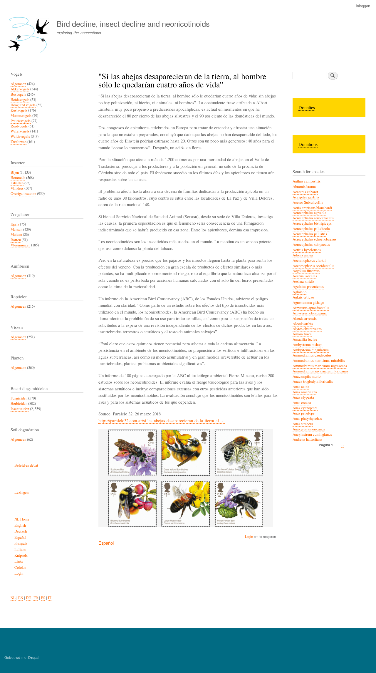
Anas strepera (303, 423)
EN (20, 597)
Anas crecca (302, 402)
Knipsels (21, 555)
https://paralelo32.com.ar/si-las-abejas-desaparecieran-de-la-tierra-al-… (161, 420)
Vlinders (17, 188)
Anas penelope (304, 413)
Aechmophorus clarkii (309, 260)
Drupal (33, 657)
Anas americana (305, 391)
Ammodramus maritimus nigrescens (320, 365)
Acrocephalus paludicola (311, 228)
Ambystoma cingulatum (311, 349)
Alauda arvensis (305, 318)
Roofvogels (19, 126)
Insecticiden (20, 408)
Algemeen (18, 83)
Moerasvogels (21, 115)
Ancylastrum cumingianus (312, 434)
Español (106, 543)
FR (35, 597)
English (20, 525)
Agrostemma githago (308, 302)
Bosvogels (18, 94)
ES (43, 597)
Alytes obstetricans (307, 328)
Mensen (16, 229)
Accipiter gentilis (306, 197)
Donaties (306, 107)
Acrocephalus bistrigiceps (312, 223)
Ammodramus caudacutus (312, 355)
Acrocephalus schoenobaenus (314, 239)
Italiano (20, 549)
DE (28, 597)
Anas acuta (301, 386)
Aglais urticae (303, 297)
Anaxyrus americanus (309, 429)
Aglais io (299, 291)
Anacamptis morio (306, 376)
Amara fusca (302, 333)
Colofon (20, 567)
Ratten (16, 239)
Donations (308, 144)
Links (18, 561)
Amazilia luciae (305, 339)
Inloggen (363, 6)
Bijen (15, 172)
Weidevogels (20, 136)
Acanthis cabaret (305, 191)
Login (249, 536)
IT (49, 597)
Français (20, 543)
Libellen (17, 182)
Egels (15, 224)
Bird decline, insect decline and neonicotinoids (133, 23)
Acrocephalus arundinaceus (313, 218)
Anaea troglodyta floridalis (313, 381)
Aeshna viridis (303, 281)
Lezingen (21, 492)
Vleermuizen (20, 245)
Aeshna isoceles (305, 276)
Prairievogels (21, 120)
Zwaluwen (18, 141)
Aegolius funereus (306, 270)
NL (13, 597)
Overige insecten (23, 193)
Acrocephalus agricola (309, 212)
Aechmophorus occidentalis (313, 265)
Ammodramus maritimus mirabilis (319, 360)
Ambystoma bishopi (308, 344)
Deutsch (20, 531)
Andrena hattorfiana (307, 439)
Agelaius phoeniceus (308, 286)
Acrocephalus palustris (310, 233)
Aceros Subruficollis (308, 202)
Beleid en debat (26, 465)
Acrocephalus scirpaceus (311, 244)
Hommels (18, 177)
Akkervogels (20, 89)
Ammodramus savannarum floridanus (320, 371)
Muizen (16, 234)
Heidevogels (20, 99)
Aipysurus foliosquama (310, 313)
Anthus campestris (306, 181)
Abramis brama (304, 186)
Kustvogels (19, 110)
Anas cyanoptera (305, 407)
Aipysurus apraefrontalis (311, 307)
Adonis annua (303, 255)
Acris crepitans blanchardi (312, 207)
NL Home (21, 519)
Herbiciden (19, 403)
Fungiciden (19, 398)
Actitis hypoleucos (307, 249)
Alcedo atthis (303, 323)
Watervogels (20, 131)
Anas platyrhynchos (307, 418)
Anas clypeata (303, 397)
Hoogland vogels (23, 104)
